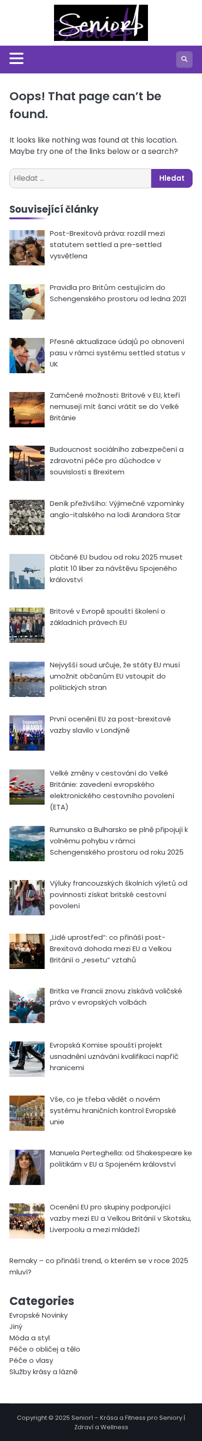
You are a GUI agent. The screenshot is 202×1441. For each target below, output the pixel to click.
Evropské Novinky (38, 1315)
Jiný (16, 1326)
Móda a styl (29, 1338)
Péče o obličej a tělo (44, 1349)
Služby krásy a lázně (43, 1372)
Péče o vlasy (31, 1360)
